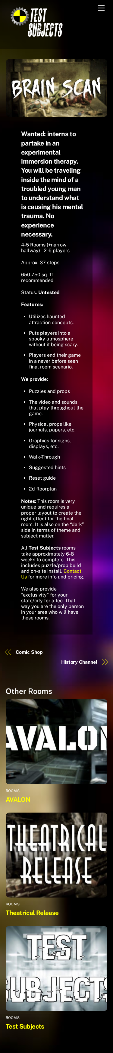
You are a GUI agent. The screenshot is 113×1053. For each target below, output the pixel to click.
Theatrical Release (32, 913)
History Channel (79, 662)
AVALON (18, 799)
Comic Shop (29, 652)
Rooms (13, 791)
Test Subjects (25, 1026)
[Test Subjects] (36, 37)
